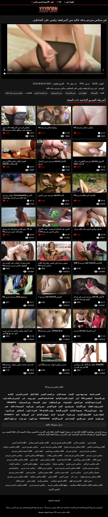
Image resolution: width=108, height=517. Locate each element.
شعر (6, 406)
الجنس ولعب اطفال (95, 406)
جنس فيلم (88, 481)
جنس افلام (97, 459)
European (45, 419)
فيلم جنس (92, 442)
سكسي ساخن (79, 442)
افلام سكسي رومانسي (54, 451)
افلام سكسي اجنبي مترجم (16, 485)
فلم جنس (34, 459)
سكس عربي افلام (45, 468)
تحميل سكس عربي (91, 472)
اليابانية (10, 394)
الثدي (60, 406)
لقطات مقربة (99, 415)
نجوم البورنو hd (90, 410)
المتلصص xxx (86, 398)
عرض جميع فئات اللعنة (54, 425)
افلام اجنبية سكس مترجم (22, 451)
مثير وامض (40, 406)
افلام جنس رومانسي (81, 459)
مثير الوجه (30, 406)
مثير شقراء (71, 415)
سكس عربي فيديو (73, 464)
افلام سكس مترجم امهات (90, 476)
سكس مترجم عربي (37, 485)
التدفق (90, 419)
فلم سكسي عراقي (91, 464)
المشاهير (20, 410)
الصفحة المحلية (54, 500)
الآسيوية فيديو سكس (41, 2)
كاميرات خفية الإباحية (93, 402)
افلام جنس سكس (45, 472)
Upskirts (9, 415)
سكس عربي (76, 472)
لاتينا (17, 415)
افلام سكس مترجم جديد (74, 455)
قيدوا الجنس (51, 406)
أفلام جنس (52, 476)
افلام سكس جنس (47, 459)
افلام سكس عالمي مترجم (17, 459)
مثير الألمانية (81, 406)
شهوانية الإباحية (43, 415)
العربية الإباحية (57, 419)
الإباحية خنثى (70, 419)
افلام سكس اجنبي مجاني (39, 442)
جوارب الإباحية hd (47, 410)
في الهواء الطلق (10, 419)
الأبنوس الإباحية (62, 410)
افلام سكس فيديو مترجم (61, 442)
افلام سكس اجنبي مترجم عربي (67, 468)
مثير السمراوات (56, 93)
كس (77, 398)
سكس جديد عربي (28, 468)
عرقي (44, 402)
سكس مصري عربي (30, 447)
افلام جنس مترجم (16, 472)
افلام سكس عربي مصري (17, 476)
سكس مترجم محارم (91, 468)
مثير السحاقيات (55, 402)
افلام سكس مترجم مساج (74, 447)
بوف (101, 410)
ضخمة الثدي (61, 394)
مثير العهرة (33, 419)
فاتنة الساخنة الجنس (45, 398)
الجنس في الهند (75, 481)
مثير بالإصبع (81, 419)
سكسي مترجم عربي (87, 451)
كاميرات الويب (31, 410)
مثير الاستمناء (70, 93)
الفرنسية (61, 415)
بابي (23, 398)
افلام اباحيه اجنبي (19, 442)
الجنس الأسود (54, 489)
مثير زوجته (31, 398)
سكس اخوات (14, 464)
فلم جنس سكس (61, 472)
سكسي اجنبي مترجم (13, 455)
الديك (53, 415)
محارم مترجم (71, 451)
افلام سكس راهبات (54, 455)
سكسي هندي (43, 481)
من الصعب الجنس (40, 93)
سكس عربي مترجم (94, 455)
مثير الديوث (9, 410)
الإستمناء (94, 93)
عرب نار (74, 476)
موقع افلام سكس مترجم (58, 485)
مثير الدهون (78, 402)
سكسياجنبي (13, 468)
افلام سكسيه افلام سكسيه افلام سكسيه (86, 485)
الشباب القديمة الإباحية (64, 398)
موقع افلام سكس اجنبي (34, 455)
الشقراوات (67, 402)
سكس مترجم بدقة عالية (14, 93)
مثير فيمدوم (69, 406)
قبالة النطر (34, 394)
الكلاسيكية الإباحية (84, 415)
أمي (32, 415)
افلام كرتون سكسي (59, 481)
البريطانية (25, 415)
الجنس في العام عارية (11, 398)
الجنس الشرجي (22, 394)
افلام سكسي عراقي (11, 447)
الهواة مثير (70, 2)
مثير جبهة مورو (81, 394)
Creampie (11, 402)
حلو (52, 2)
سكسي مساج (58, 464)
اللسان (71, 394)
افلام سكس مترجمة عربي (51, 447)
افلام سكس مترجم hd (54, 387)
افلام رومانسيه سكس (96, 447)
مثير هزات (23, 419)
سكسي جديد (45, 464)
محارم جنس (31, 472)
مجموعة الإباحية (76, 410)
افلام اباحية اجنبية (64, 459)
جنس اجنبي (64, 476)
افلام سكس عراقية (38, 476)
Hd (60, 2)
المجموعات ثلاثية (17, 406)
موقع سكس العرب (30, 464)
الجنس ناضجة (95, 394)
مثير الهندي (99, 419)
